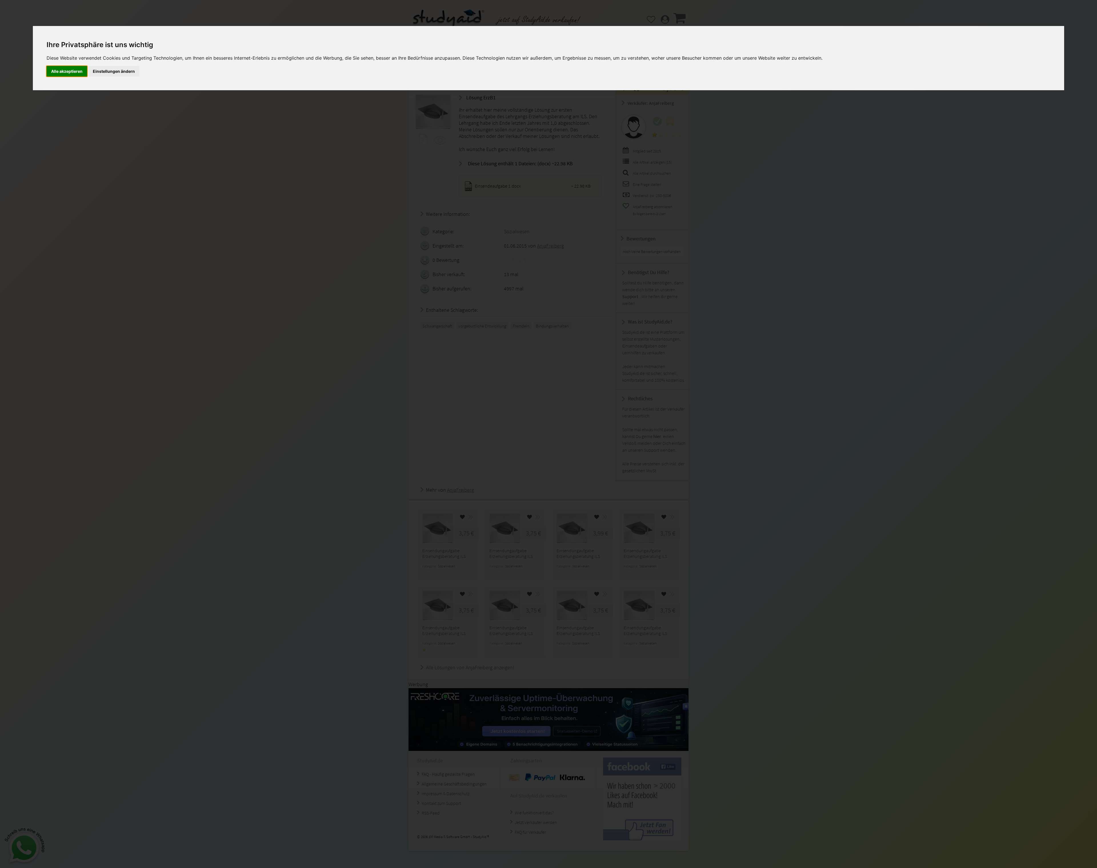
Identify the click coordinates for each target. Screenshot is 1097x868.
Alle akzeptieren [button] (67, 71)
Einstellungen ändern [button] (114, 71)
